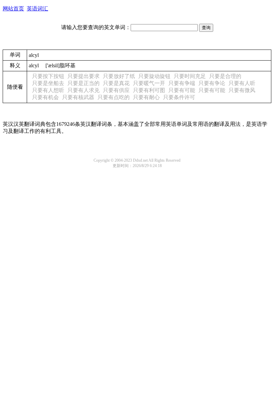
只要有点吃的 (114, 97)
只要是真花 (116, 83)
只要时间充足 (190, 76)
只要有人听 (242, 83)
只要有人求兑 (83, 90)
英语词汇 (37, 8)
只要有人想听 (48, 90)
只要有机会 (45, 97)
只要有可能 (181, 90)
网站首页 (13, 8)
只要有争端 (181, 83)
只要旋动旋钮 (154, 76)
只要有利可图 (149, 90)
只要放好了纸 (119, 76)
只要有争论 (211, 83)
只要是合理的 (225, 76)
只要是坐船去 (48, 83)
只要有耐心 (146, 97)
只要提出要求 (83, 76)
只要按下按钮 (48, 76)
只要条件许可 (179, 97)
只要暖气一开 (149, 83)
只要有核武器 (78, 97)
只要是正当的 (83, 83)
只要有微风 (242, 90)
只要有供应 (116, 90)
